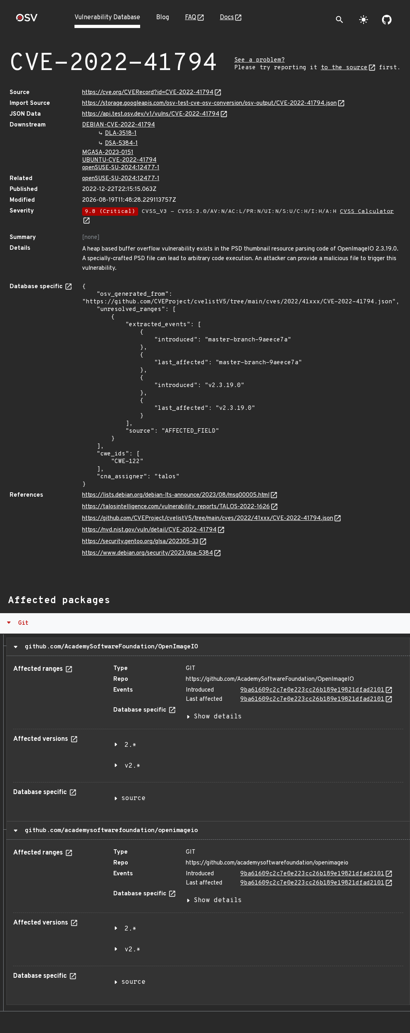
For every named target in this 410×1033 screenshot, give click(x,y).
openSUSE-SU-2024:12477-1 (120, 168)
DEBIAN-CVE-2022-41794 (118, 125)
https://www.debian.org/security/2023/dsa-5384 (147, 553)
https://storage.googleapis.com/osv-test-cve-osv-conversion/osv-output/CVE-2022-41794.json (209, 103)
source (133, 798)
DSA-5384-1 (121, 143)
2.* (131, 745)
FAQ (190, 18)
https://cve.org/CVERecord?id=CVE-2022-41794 (147, 92)
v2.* (133, 766)
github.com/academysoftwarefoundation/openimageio (109, 830)
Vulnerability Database (107, 18)
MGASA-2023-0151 (107, 152)
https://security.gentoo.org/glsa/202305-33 (140, 542)
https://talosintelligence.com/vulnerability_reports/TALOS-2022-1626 (176, 507)
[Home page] (27, 20)
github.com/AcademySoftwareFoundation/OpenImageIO (109, 647)
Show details (218, 717)
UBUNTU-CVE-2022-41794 (119, 160)
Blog (162, 18)
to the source (344, 68)
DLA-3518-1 (121, 133)
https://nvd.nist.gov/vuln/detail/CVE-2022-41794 (149, 530)
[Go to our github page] (387, 19)
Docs (227, 18)
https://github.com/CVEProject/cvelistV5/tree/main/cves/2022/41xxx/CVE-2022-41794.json (207, 518)
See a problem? (259, 60)
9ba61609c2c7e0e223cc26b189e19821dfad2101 (312, 690)
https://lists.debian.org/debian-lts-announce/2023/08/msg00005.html (175, 495)
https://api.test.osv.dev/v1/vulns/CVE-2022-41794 (150, 114)
